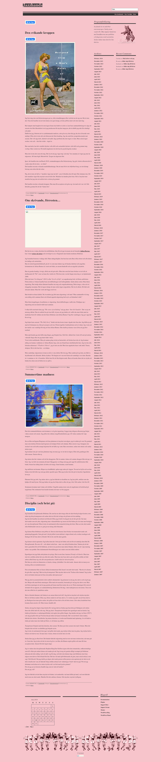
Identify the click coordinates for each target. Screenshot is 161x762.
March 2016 (97, 288)
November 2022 (98, 90)
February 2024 (98, 58)
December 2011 (98, 421)
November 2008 (98, 517)
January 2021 (98, 139)
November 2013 (98, 361)
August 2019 (97, 181)
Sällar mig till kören (128, 61)
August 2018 (97, 212)
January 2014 (98, 356)
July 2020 (97, 152)
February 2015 (98, 322)
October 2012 (98, 395)
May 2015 (97, 314)
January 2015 (98, 324)
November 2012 (98, 392)
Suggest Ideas (104, 705)
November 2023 (98, 64)
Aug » (32, 726)
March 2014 (97, 350)
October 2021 (98, 116)
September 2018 (98, 210)
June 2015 (97, 311)
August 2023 (97, 72)
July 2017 (97, 246)
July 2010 (97, 465)
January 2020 (98, 168)
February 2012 (98, 416)
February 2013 (98, 384)
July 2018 (97, 215)
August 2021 (97, 121)
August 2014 (97, 337)
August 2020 (97, 150)
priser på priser (37, 253)
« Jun (27, 726)
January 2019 (98, 199)
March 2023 (97, 82)
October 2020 (98, 145)
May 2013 (97, 376)
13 (46, 713)
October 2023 (98, 66)
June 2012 (97, 405)
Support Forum (105, 707)
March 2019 (97, 194)
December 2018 (98, 202)
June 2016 (97, 280)
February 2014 (98, 353)
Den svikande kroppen (39, 32)
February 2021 (98, 137)
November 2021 (98, 113)
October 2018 (98, 207)
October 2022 (98, 92)
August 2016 (97, 275)
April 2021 (97, 131)
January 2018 (98, 231)
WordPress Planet (106, 715)
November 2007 (98, 548)
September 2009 (98, 491)
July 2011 (97, 434)
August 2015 (97, 306)
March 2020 (97, 163)
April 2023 (97, 79)
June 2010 (97, 468)
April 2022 (97, 108)
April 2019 (97, 191)
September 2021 (98, 118)
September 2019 (98, 178)
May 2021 (97, 129)
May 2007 (97, 564)
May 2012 (97, 408)
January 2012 (98, 418)
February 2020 (98, 165)
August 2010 (97, 462)
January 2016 (98, 293)
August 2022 (97, 98)
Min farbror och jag (128, 58)
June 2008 (97, 530)
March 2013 (97, 382)
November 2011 (98, 423)
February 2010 (98, 478)
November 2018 (98, 204)
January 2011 (98, 449)
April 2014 (97, 348)
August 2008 (97, 525)
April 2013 (97, 379)
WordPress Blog (105, 713)
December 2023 (98, 61)
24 (36, 720)
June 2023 (97, 77)
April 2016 (97, 285)
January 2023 (98, 85)
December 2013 (98, 358)
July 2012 (97, 403)
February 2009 (98, 509)
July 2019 (97, 184)
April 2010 (97, 473)
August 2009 (97, 494)
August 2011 (97, 431)
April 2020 (97, 160)
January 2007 (98, 575)
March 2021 (97, 134)
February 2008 (98, 541)
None (32, 195)
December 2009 (98, 483)
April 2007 (97, 567)
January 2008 (98, 543)
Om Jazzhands (118, 14)
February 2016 (98, 290)
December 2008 (98, 515)
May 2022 (97, 105)
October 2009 (98, 489)
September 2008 (98, 522)
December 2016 (98, 264)
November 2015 (98, 298)
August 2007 (97, 556)
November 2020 (98, 142)
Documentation (105, 700)
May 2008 (97, 533)
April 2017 (97, 254)
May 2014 (97, 345)
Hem (134, 14)
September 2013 (98, 366)
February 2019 (98, 197)
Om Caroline (128, 14)
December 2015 (98, 296)
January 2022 (98, 111)
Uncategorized (54, 193)
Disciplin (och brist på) (40, 503)
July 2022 (97, 100)
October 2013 (98, 363)
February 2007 (98, 572)
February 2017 (98, 259)
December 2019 (98, 171)
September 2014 (98, 335)
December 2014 (98, 327)
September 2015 (98, 303)
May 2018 (97, 220)
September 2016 (98, 272)
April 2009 (97, 504)
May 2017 (97, 251)
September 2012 (98, 397)
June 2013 (97, 374)
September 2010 (98, 460)
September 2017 (98, 241)
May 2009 (97, 501)
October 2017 (98, 238)
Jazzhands (32, 5)
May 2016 (97, 283)
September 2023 (98, 69)
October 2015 (98, 301)
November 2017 (98, 236)
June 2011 (97, 436)
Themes (103, 710)
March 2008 (97, 538)
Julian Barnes (85, 251)
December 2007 (98, 546)
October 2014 (98, 332)
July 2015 (97, 309)
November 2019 (98, 173)
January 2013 (98, 387)
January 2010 (98, 481)
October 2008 (98, 520)
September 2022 (98, 95)
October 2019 (98, 176)
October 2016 (98, 270)
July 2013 (97, 371)
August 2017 (97, 244)
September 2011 (98, 429)
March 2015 (97, 319)
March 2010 (97, 475)
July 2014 (97, 340)
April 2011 (97, 442)
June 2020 (97, 155)
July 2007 (97, 559)
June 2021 (97, 126)
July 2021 (97, 124)
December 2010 (98, 452)
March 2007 (97, 569)
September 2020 (98, 147)
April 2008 (97, 535)
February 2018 (98, 228)
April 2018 (97, 223)
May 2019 (97, 189)
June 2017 (97, 249)
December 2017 (98, 233)
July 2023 (97, 74)
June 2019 (97, 186)
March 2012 (97, 413)
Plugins (103, 702)
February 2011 (98, 447)
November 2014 (98, 330)
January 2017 (98, 262)
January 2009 (98, 512)
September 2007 (98, 554)
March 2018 (97, 225)
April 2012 (97, 410)
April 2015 (97, 317)
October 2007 (98, 551)
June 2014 (97, 343)
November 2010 (98, 455)
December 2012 (98, 389)
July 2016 (97, 277)
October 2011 (98, 426)
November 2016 (98, 267)
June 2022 (97, 103)
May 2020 (97, 158)
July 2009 (97, 496)
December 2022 (98, 87)
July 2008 (97, 528)
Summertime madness (39, 374)
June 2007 (97, 562)
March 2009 (97, 507)
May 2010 (97, 470)
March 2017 (97, 257)
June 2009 (97, 499)
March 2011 (97, 444)
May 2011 (97, 439)
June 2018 (97, 217)
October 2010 (98, 457)
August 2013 (97, 369)
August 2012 (97, 400)
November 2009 (98, 486)
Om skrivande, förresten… (42, 200)
